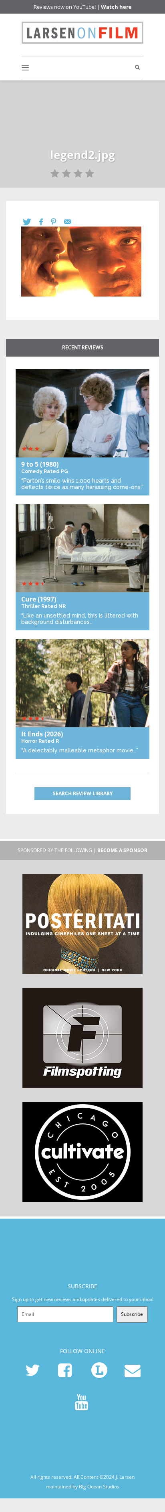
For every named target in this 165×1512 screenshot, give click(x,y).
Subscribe (132, 1314)
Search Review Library (83, 793)
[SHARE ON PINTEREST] (57, 222)
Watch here (116, 6)
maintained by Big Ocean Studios (82, 1486)
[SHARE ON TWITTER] (31, 222)
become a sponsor (122, 850)
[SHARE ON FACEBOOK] (45, 222)
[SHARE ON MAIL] (71, 222)
